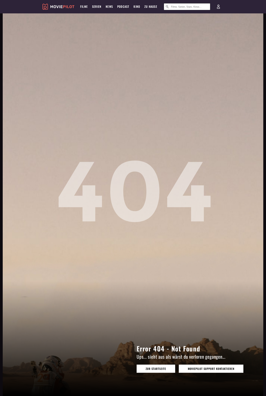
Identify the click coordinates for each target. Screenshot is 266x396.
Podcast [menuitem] (123, 6)
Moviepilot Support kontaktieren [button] (211, 368)
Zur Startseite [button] (156, 368)
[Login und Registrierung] (218, 6)
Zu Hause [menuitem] (150, 6)
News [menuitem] (109, 6)
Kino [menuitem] (137, 6)
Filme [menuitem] (84, 6)
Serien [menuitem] (96, 6)
